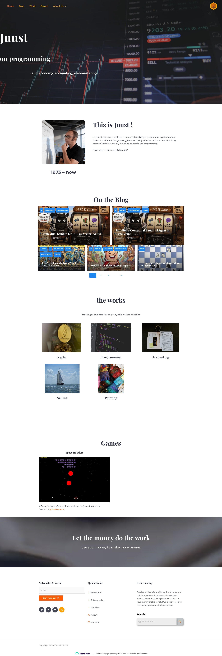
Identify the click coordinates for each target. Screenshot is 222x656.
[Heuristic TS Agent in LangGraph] (111, 258)
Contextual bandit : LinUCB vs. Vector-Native (71, 234)
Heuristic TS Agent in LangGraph (109, 265)
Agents (122, 210)
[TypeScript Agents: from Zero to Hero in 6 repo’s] (61, 258)
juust (68, 249)
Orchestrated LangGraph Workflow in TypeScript (160, 264)
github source (57, 509)
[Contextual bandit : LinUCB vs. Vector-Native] (74, 225)
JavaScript (49, 210)
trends (145, 210)
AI (41, 210)
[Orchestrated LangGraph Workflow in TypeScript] (160, 258)
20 (121, 275)
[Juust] (213, 6)
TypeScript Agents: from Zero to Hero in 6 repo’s (59, 264)
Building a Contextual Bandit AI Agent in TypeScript (142, 232)
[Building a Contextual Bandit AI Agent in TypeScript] (148, 225)
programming (62, 210)
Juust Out (46, 238)
